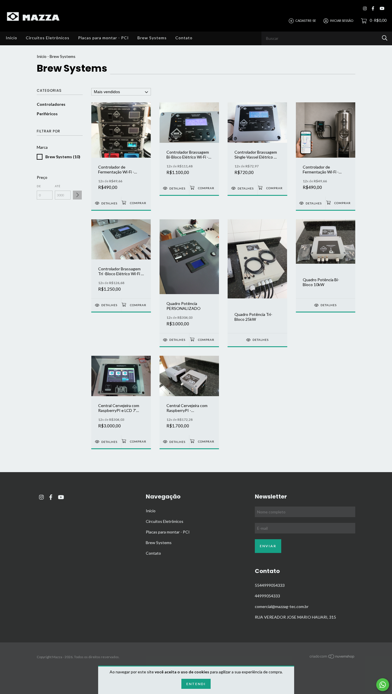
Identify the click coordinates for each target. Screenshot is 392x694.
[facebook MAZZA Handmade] (373, 8)
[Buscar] (385, 38)
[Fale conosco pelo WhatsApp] (382, 684)
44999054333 (267, 595)
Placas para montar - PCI (103, 37)
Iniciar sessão (341, 20)
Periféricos (47, 113)
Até (58, 186)
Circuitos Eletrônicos (47, 37)
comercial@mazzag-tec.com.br (281, 606)
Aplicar (77, 195)
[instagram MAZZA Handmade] (365, 8)
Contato (184, 37)
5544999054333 (270, 585)
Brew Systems (152, 37)
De (39, 186)
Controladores (51, 104)
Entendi (196, 684)
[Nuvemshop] (332, 657)
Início (11, 37)
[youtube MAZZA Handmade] (382, 8)
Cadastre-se (305, 20)
